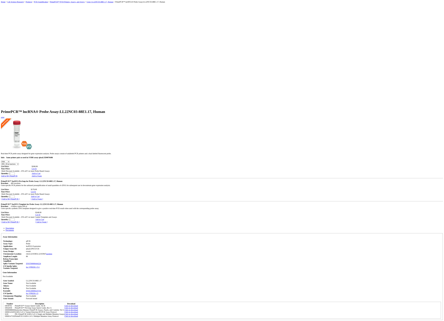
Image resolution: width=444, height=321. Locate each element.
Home (3, 2)
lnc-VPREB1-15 (32, 293)
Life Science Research (15, 2)
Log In (34, 169)
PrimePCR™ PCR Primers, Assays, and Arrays (67, 2)
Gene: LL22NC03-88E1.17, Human (100, 2)
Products (29, 2)
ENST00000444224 (33, 264)
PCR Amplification (41, 2)
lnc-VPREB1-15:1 (33, 267)
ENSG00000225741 (33, 291)
